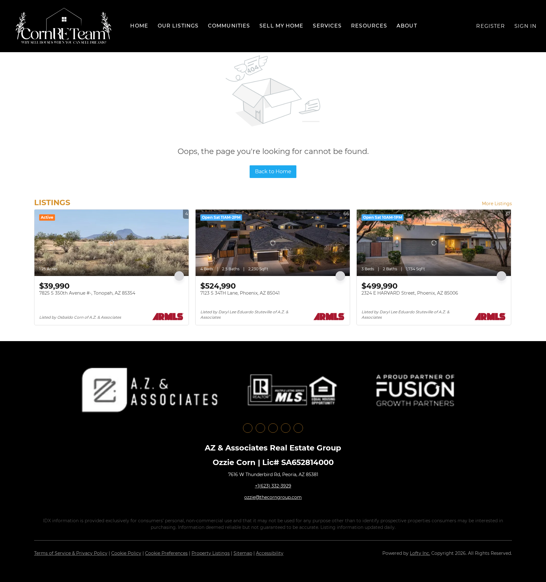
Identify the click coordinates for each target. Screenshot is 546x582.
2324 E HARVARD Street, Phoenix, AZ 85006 (409, 293)
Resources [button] (369, 26)
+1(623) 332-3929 (273, 486)
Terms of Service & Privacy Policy (70, 553)
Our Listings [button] (178, 26)
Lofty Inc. (420, 553)
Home (139, 26)
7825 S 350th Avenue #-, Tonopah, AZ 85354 (87, 293)
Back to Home (273, 171)
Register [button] (490, 26)
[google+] (298, 428)
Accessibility (269, 553)
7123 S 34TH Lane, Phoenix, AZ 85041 (240, 293)
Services (327, 26)
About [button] (407, 26)
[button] (63, 26)
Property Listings (210, 553)
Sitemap (243, 553)
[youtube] (285, 428)
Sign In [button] (525, 26)
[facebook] (247, 428)
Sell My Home (281, 26)
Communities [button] (229, 26)
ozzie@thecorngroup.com (273, 497)
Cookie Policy (126, 553)
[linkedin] (260, 428)
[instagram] (273, 428)
